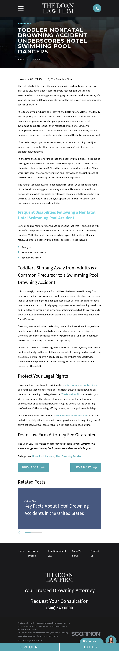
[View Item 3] (39, 532)
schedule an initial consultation (71, 415)
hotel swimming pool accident (81, 385)
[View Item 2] (33, 532)
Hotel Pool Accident (43, 456)
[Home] (58, 8)
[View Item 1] (27, 532)
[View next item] (47, 532)
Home (21, 551)
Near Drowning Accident (69, 456)
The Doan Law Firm (71, 394)
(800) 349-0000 (66, 403)
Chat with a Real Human (90, 642)
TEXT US (89, 647)
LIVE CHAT (29, 647)
